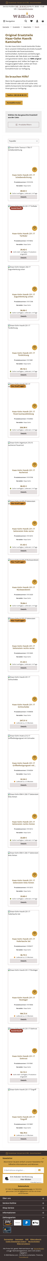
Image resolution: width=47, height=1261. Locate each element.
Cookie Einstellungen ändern (16, 1241)
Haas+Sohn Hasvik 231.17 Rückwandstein (23, 588)
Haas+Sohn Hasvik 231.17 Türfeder (23, 234)
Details (23, 197)
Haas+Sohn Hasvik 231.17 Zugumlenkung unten (23, 295)
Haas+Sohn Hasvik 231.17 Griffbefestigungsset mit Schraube (23, 764)
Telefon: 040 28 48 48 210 (17, 95)
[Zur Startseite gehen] (23, 15)
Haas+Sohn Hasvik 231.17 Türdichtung (23, 354)
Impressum (19, 1239)
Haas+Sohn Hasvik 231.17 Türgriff (23, 1118)
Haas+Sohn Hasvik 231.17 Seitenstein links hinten (23, 881)
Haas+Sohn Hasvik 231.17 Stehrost (23, 1057)
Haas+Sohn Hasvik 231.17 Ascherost (23, 471)
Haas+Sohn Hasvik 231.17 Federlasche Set (23, 940)
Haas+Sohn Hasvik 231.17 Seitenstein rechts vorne (23, 647)
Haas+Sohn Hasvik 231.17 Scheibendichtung (23, 176)
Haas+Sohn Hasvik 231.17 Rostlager (23, 998)
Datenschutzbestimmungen (23, 1189)
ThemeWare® (23, 1257)
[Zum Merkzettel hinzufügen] (34, 169)
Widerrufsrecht (35, 1239)
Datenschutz (8, 1239)
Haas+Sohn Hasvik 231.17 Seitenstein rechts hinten (23, 823)
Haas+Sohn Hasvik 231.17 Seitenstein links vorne (23, 530)
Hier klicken (25, 1179)
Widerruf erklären (23, 1244)
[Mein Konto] (37, 21)
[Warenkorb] (43, 21)
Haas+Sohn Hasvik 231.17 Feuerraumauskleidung (23, 412)
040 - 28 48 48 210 (22, 6)
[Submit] (39, 1170)
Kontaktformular (25, 9)
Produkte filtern (24, 124)
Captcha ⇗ (36, 1182)
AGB (21, 1191)
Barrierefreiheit (34, 1241)
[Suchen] (26, 21)
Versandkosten (39, 1248)
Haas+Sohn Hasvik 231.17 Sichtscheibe (23, 705)
